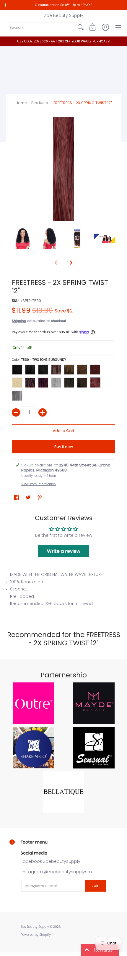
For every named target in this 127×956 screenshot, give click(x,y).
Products (39, 102)
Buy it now (63, 446)
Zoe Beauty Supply (63, 15)
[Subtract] (16, 412)
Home (21, 102)
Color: (39, 360)
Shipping (19, 320)
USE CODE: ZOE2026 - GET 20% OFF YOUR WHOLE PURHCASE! (63, 41)
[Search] (81, 27)
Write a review (63, 551)
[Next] (71, 262)
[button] (92, 27)
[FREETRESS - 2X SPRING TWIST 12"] (22, 238)
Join (96, 885)
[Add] (42, 412)
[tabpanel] (63, 591)
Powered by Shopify (36, 935)
